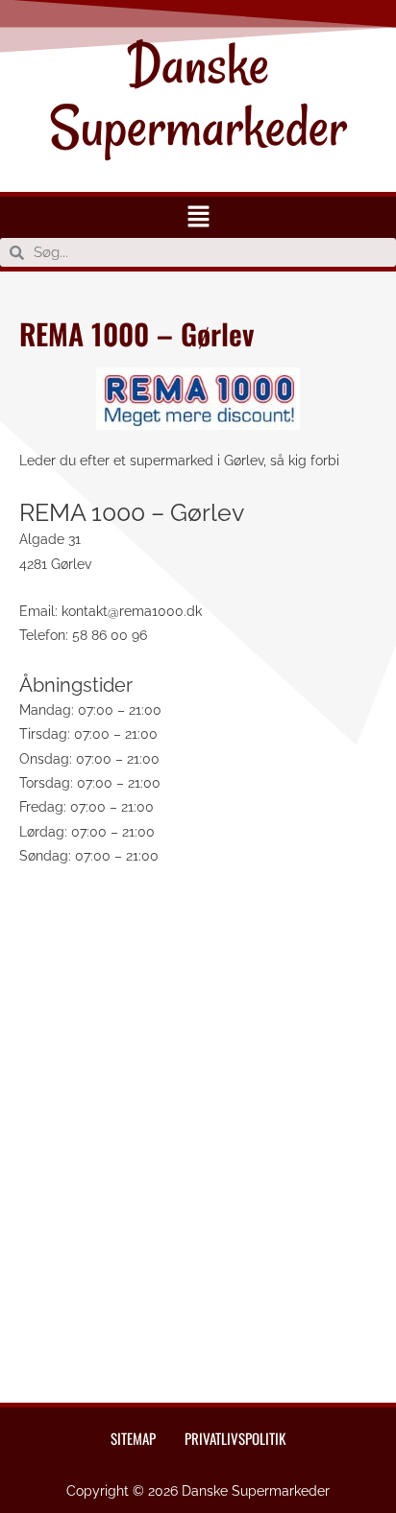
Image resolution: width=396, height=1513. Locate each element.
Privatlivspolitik (235, 1438)
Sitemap (133, 1438)
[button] (198, 217)
